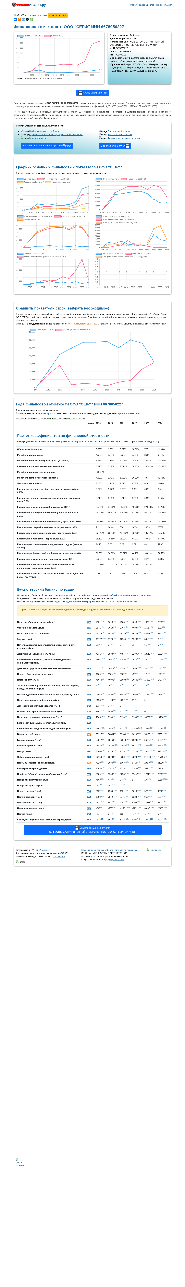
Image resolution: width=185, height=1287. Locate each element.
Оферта (109, 850)
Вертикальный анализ (119, 131)
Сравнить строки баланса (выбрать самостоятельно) (56, 134)
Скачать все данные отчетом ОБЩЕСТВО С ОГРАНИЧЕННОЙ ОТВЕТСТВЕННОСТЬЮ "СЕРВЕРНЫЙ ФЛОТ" (92, 830)
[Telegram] (23, 19)
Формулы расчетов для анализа (124, 138)
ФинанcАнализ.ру (41, 850)
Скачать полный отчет (95, 92)
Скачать (19, 1165)
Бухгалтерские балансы (120, 134)
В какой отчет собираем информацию (43, 145)
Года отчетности (37, 138)
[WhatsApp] (31, 19)
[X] (27, 19)
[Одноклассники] (19, 19)
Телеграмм (118, 859)
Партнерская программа (125, 850)
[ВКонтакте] (15, 19)
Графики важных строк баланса (45, 131)
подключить (59, 856)
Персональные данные (92, 850)
